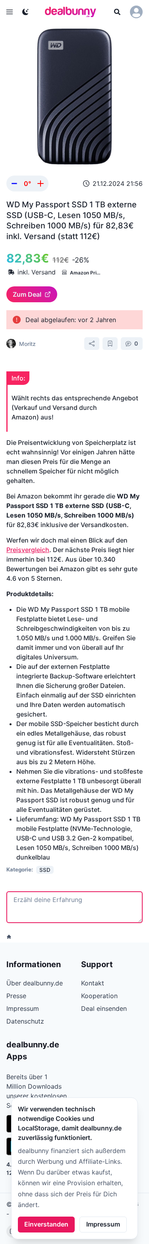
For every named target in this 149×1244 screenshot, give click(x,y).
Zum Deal (27, 294)
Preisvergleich (27, 550)
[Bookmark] (110, 343)
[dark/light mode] (25, 12)
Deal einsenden (104, 1008)
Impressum (103, 1224)
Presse (16, 996)
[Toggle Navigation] (9, 12)
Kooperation (99, 996)
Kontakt (92, 983)
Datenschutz (25, 1021)
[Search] (117, 12)
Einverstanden (46, 1224)
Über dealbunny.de (34, 983)
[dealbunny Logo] (73, 12)
